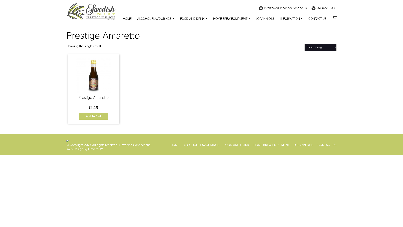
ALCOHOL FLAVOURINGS (154, 18)
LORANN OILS (265, 18)
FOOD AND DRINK (192, 18)
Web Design (74, 149)
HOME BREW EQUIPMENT (230, 18)
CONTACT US (317, 18)
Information (290, 18)
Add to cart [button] (93, 116)
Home (127, 18)
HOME (174, 145)
